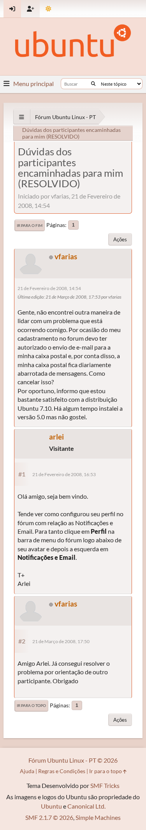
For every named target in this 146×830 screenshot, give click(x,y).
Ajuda (27, 771)
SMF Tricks (105, 785)
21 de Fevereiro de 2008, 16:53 (64, 474)
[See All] (21, 117)
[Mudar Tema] (48, 9)
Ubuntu (51, 806)
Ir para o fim (29, 225)
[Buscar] (93, 83)
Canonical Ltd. (86, 806)
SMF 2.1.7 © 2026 (49, 817)
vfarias (66, 256)
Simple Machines (98, 817)
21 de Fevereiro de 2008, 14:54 (49, 288)
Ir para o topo (31, 705)
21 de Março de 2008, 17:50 (61, 641)
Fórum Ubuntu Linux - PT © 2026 (73, 760)
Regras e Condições (61, 771)
